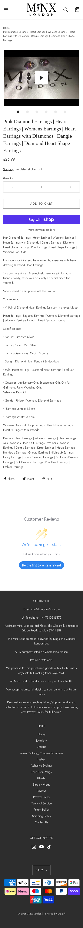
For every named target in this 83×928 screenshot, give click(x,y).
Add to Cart (41, 203)
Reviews (41, 791)
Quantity (8, 178)
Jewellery (41, 740)
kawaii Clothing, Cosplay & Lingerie (41, 753)
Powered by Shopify (54, 914)
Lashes (41, 759)
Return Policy (41, 809)
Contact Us (41, 822)
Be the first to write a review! (41, 565)
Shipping (8, 169)
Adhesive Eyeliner (41, 765)
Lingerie (41, 747)
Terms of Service (41, 803)
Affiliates (41, 778)
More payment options (41, 230)
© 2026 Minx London (30, 914)
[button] (41, 78)
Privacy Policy (41, 797)
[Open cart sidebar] (77, 10)
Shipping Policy (41, 816)
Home (6, 28)
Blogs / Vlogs (41, 784)
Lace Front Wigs (41, 772)
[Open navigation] (6, 10)
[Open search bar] (65, 10)
